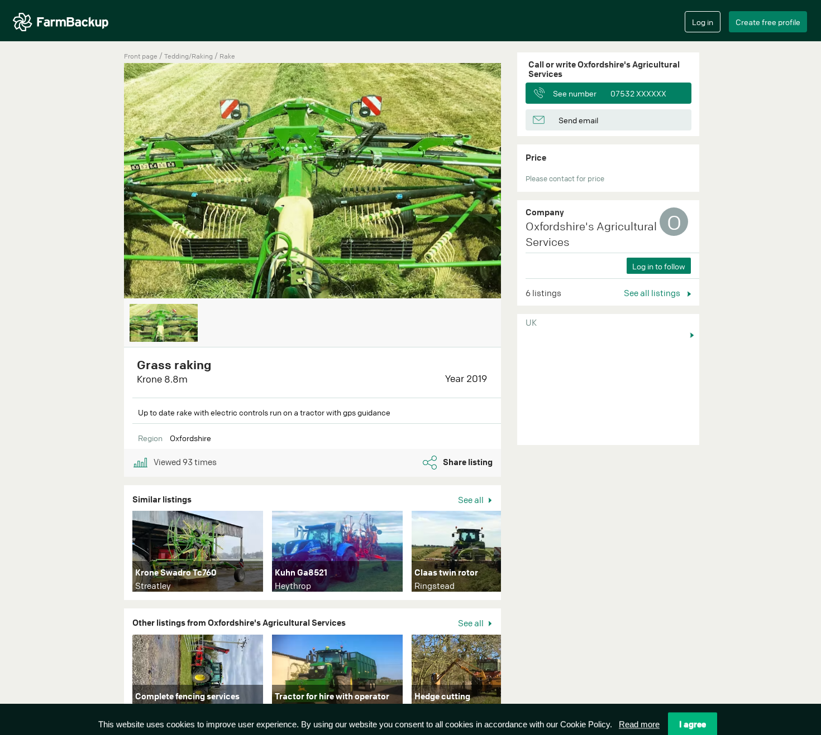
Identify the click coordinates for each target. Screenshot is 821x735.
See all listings (653, 292)
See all (471, 499)
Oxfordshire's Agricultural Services (591, 234)
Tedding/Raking (189, 56)
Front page (140, 56)
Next (518, 553)
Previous (107, 182)
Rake (227, 56)
